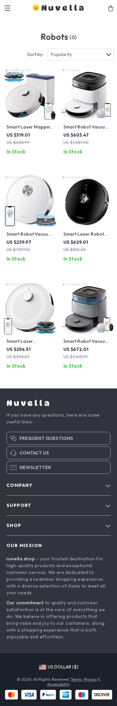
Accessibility (58, 684)
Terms (76, 679)
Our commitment (25, 603)
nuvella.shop (20, 559)
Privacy (90, 679)
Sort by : (35, 54)
